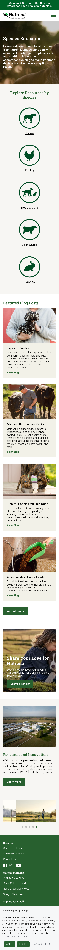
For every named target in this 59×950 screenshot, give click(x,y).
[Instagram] (11, 865)
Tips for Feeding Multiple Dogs (27, 504)
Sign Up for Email (12, 848)
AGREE (9, 944)
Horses (29, 133)
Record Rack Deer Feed (16, 889)
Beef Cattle (29, 245)
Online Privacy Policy (17, 936)
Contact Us (9, 859)
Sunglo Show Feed (13, 894)
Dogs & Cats (29, 208)
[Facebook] (5, 865)
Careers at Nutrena (13, 854)
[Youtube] (18, 865)
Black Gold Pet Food (14, 883)
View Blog (13, 373)
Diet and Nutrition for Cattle (25, 424)
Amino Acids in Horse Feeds (26, 577)
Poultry (29, 170)
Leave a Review (20, 684)
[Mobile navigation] (53, 15)
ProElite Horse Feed (13, 878)
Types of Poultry (18, 348)
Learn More (14, 782)
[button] (22, 827)
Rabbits (29, 282)
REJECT (23, 944)
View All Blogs (15, 611)
